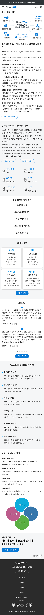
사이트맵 (32, 611)
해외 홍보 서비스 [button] (27, 161)
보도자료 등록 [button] (22, 571)
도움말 (22, 592)
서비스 (22, 583)
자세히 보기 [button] (22, 293)
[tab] (22, 577)
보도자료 (22, 578)
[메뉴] (2, 7)
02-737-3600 (22, 597)
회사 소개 (18, 611)
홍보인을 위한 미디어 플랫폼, (22, 2)
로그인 (11, 611)
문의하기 (21, 601)
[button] (40, 556)
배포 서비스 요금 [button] (9, 117)
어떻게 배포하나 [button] (9, 161)
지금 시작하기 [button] (22, 356)
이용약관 (25, 611)
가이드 (22, 587)
